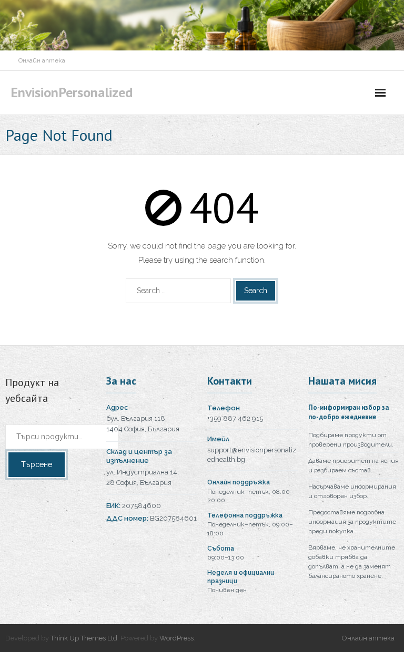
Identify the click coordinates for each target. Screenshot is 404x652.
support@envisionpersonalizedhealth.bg (251, 455)
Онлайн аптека (41, 60)
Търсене (36, 464)
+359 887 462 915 (235, 418)
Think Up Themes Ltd (83, 638)
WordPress (176, 638)
